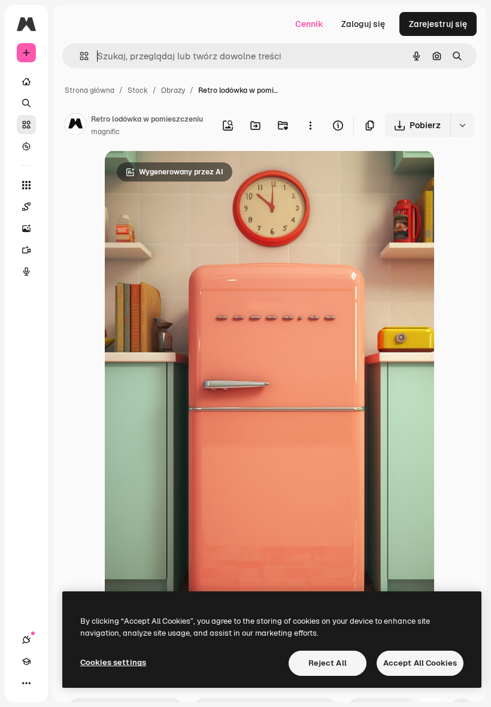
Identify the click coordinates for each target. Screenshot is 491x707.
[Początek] (26, 81)
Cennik (309, 24)
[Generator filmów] (26, 249)
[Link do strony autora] (75, 125)
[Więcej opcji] (310, 125)
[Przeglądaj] (26, 146)
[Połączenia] (26, 639)
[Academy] (26, 661)
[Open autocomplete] (79, 56)
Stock (138, 90)
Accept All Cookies (420, 663)
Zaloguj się (363, 24)
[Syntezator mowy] (26, 271)
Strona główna (89, 90)
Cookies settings (113, 662)
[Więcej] (26, 683)
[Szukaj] (26, 103)
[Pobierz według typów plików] (462, 125)
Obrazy (173, 90)
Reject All (327, 663)
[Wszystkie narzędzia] (26, 185)
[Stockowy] (26, 124)
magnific (105, 132)
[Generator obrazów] (26, 228)
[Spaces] (26, 206)
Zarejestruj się (438, 24)
